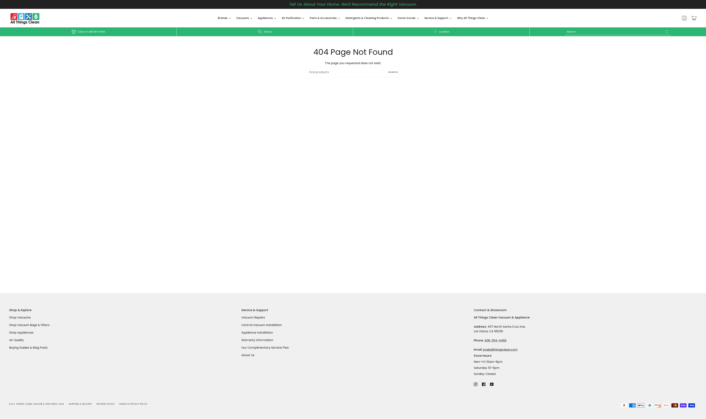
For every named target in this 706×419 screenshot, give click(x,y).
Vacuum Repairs (253, 317)
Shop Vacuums (20, 317)
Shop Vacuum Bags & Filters (29, 325)
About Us (247, 355)
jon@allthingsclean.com (500, 350)
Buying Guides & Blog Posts (28, 347)
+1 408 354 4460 (95, 31)
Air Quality (16, 340)
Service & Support (254, 310)
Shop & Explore (20, 310)
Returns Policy (106, 404)
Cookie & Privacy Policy (133, 404)
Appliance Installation (257, 332)
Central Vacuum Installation (261, 325)
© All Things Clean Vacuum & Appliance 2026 (36, 404)
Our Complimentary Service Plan (265, 347)
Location (444, 31)
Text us (268, 31)
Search (393, 72)
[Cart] (694, 18)
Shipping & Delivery (80, 404)
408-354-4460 (495, 340)
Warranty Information (257, 340)
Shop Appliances (21, 332)
